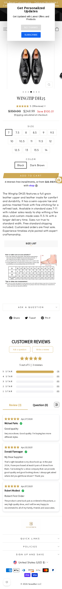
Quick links (30, 538)
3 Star (8, 381)
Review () (15, 405)
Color (31, 159)
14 (46, 150)
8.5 (35, 132)
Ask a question (31, 307)
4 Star (8, 376)
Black (20, 165)
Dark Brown (37, 165)
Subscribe (31, 34)
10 (11, 141)
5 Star (8, 371)
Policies (30, 546)
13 (26, 150)
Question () (40, 405)
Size (31, 126)
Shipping (18, 114)
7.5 (17, 132)
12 (50, 141)
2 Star (8, 386)
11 (32, 141)
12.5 (17, 150)
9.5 (52, 132)
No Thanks (31, 27)
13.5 (36, 150)
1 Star (8, 391)
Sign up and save (30, 554)
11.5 (41, 141)
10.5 (21, 141)
